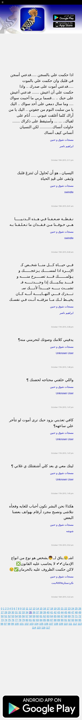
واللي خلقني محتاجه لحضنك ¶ (49, 380)
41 (51, 612)
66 (58, 616)
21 (62, 608)
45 (65, 612)
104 (36, 623)
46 (69, 612)
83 (37, 620)
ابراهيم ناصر (66, 146)
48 (76, 612)
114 (34, 627)
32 (19, 612)
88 (55, 620)
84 (41, 620)
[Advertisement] (41, 48)
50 (2, 616)
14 (37, 608)
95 (79, 620)
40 (48, 612)
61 (41, 616)
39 (44, 612)
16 (44, 608)
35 (30, 612)
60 (37, 616)
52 (9, 616)
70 (72, 616)
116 (43, 627)
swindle (68, 192)
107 (51, 623)
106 (46, 623)
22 (65, 608)
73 (2, 620)
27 (2, 612)
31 (16, 612)
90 (62, 620)
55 (19, 616)
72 (79, 616)
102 (26, 623)
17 (48, 608)
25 (76, 608)
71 (76, 616)
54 (16, 616)
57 (27, 616)
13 (34, 608)
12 (30, 608)
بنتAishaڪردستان (62, 582)
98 (9, 623)
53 (12, 616)
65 (55, 616)
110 (66, 623)
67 (62, 616)
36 (34, 612)
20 (58, 608)
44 (62, 612)
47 (72, 612)
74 (5, 620)
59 (34, 616)
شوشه (69, 531)
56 (23, 616)
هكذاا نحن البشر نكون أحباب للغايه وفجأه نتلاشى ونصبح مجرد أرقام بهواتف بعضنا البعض (41, 512)
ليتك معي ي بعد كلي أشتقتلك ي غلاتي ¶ (42, 466)
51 (5, 616)
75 (9, 620)
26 (79, 608)
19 (55, 608)
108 (56, 623)
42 (55, 612)
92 (69, 620)
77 (16, 620)
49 (79, 612)
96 (2, 623)
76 (12, 620)
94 (76, 620)
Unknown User (64, 353)
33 (23, 612)
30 (12, 612)
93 (72, 620)
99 (12, 623)
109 (61, 623)
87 (51, 620)
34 (27, 612)
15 (41, 608)
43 (58, 612)
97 (5, 623)
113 (80, 623)
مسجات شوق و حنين (61, 139)
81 (30, 620)
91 (65, 620)
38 (41, 612)
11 (27, 608)
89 (58, 620)
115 (39, 627)
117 (48, 627)
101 (22, 623)
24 (72, 608)
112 (75, 623)
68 (65, 616)
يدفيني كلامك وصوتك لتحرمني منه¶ (45, 340)
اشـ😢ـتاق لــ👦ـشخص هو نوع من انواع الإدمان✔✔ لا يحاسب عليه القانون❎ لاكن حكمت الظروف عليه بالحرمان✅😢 (41, 563)
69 (69, 616)
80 (27, 620)
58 (30, 616)
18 (51, 608)
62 (44, 616)
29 (9, 612)
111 (70, 623)
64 (51, 616)
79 (23, 620)
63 (48, 616)
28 (5, 612)
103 (31, 623)
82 (34, 620)
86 (48, 620)
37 (37, 612)
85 (44, 620)
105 (41, 623)
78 (19, 620)
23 (69, 608)
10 (23, 608)
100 (17, 623)
